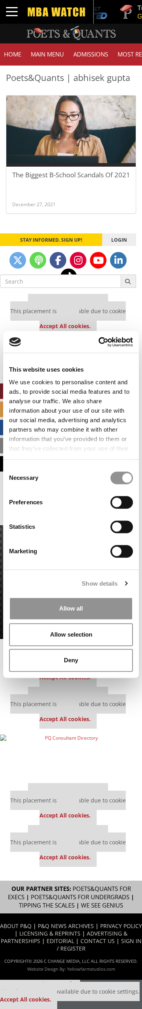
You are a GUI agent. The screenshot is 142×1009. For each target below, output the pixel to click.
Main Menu (47, 54)
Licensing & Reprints (49, 933)
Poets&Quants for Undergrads (80, 897)
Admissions (90, 54)
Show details (100, 583)
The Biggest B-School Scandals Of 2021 (71, 174)
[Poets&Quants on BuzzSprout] (38, 260)
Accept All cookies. (65, 326)
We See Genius (102, 905)
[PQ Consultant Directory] (68, 756)
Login (119, 240)
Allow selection (71, 634)
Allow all (71, 608)
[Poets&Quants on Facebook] (58, 260)
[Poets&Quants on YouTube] (98, 260)
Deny (71, 660)
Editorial (60, 941)
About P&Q (16, 926)
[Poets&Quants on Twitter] (17, 260)
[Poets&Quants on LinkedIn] (118, 260)
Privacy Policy (121, 926)
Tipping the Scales (47, 905)
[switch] (121, 502)
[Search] (128, 281)
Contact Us (97, 941)
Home (12, 54)
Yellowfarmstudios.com (91, 969)
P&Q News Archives (66, 926)
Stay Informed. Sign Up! (51, 240)
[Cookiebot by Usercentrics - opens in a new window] (100, 342)
